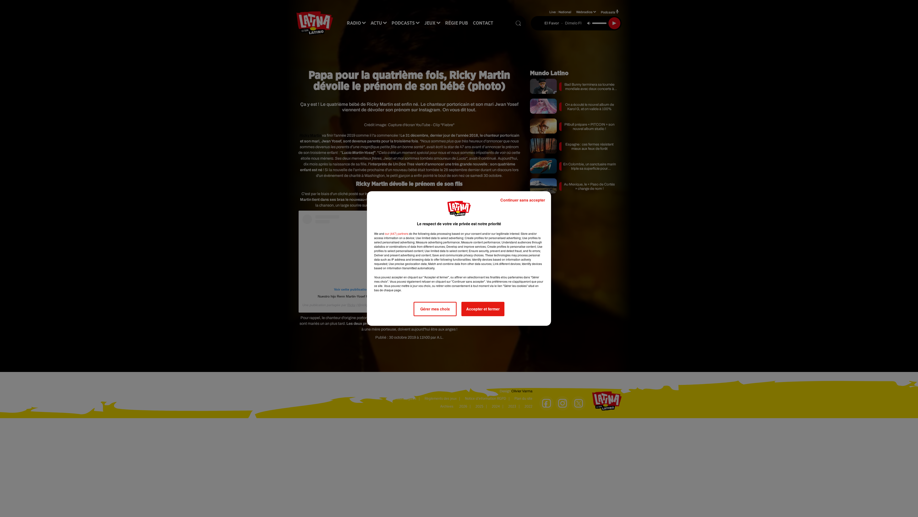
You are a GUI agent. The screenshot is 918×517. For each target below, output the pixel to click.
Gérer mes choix (435, 309)
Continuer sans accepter (522, 200)
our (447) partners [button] (396, 233)
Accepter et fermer (483, 309)
